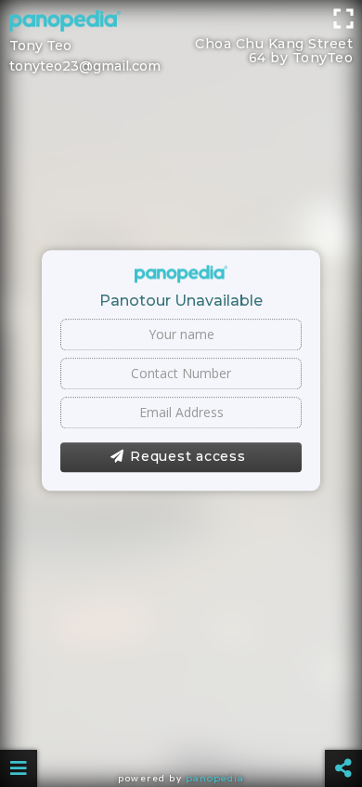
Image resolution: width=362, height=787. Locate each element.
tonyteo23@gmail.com (85, 66)
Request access (188, 456)
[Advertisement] (181, 23)
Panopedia (215, 778)
